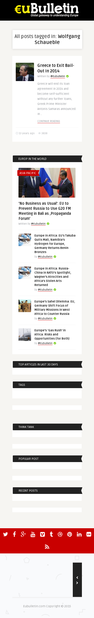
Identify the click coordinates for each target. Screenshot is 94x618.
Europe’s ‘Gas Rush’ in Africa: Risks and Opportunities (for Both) (51, 334)
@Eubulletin (57, 76)
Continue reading (48, 121)
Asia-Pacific (28, 173)
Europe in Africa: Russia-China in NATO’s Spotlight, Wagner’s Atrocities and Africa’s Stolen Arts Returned (52, 277)
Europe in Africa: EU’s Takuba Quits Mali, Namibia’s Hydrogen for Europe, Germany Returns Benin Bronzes (55, 244)
